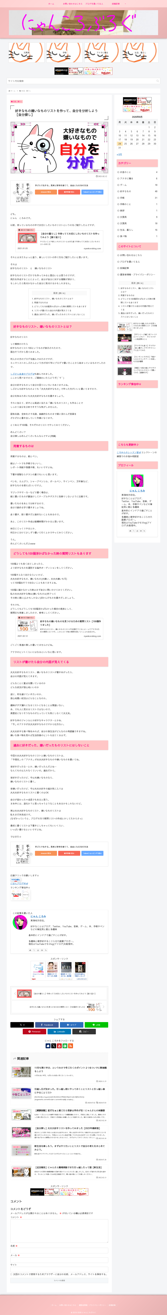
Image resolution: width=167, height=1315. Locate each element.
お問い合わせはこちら (131, 255)
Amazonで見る (46, 192)
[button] (158, 81)
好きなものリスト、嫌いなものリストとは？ (53, 298)
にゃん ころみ (38, 916)
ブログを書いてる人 (130, 261)
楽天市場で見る (69, 192)
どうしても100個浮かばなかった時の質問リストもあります (60, 306)
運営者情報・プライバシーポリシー (137, 274)
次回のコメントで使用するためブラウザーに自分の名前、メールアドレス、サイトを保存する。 (60, 1274)
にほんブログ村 (18, 883)
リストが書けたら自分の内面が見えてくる (52, 310)
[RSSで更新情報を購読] (45, 950)
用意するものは (41, 302)
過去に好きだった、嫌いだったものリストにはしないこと (59, 314)
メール (15, 1255)
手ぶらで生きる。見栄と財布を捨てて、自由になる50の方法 (61, 185)
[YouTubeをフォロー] (38, 950)
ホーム (54, 1305)
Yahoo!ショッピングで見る (92, 192)
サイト (13, 1264)
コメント (16, 1217)
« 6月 (119, 154)
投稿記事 (124, 268)
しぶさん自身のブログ (21, 373)
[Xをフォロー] (34, 950)
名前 (14, 1245)
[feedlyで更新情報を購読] (42, 950)
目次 (55, 293)
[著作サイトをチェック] (30, 950)
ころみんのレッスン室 (128, 452)
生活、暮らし (17, 101)
